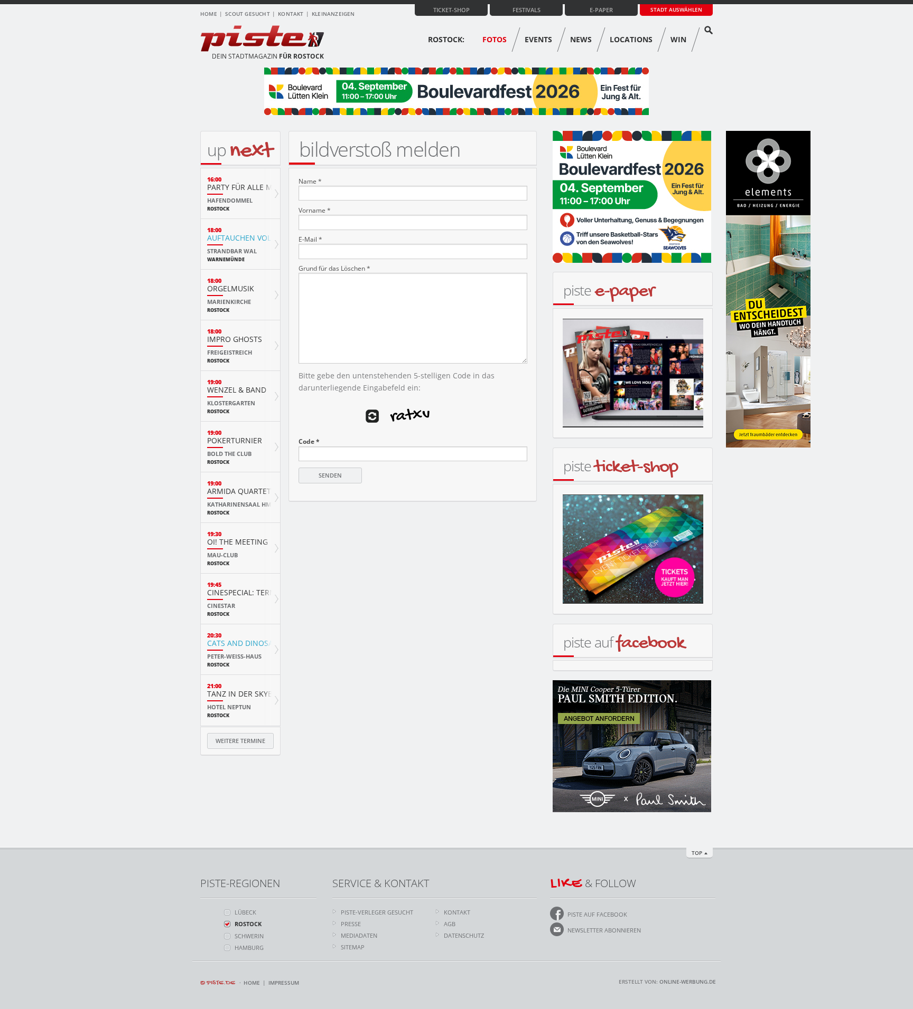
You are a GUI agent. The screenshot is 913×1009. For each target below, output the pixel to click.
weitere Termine (240, 741)
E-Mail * (310, 239)
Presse (351, 924)
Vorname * (315, 210)
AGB (449, 924)
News (581, 39)
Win (678, 39)
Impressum (283, 982)
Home (208, 13)
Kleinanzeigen (333, 13)
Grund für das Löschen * (334, 268)
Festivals (527, 10)
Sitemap (353, 947)
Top (697, 852)
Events (538, 39)
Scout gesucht (247, 13)
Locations (631, 39)
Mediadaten (359, 935)
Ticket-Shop (451, 10)
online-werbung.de (687, 981)
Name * (310, 181)
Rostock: (446, 39)
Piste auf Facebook (597, 914)
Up (239, 149)
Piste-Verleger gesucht (377, 912)
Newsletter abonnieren (604, 930)
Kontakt (290, 13)
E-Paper (601, 10)
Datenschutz (464, 935)
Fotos (494, 39)
